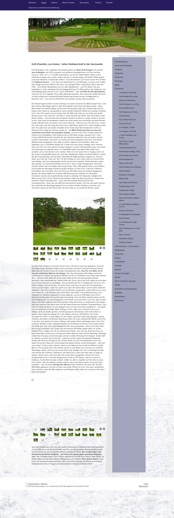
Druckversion (34, 484)
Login (146, 484)
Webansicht (143, 486)
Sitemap (44, 484)
